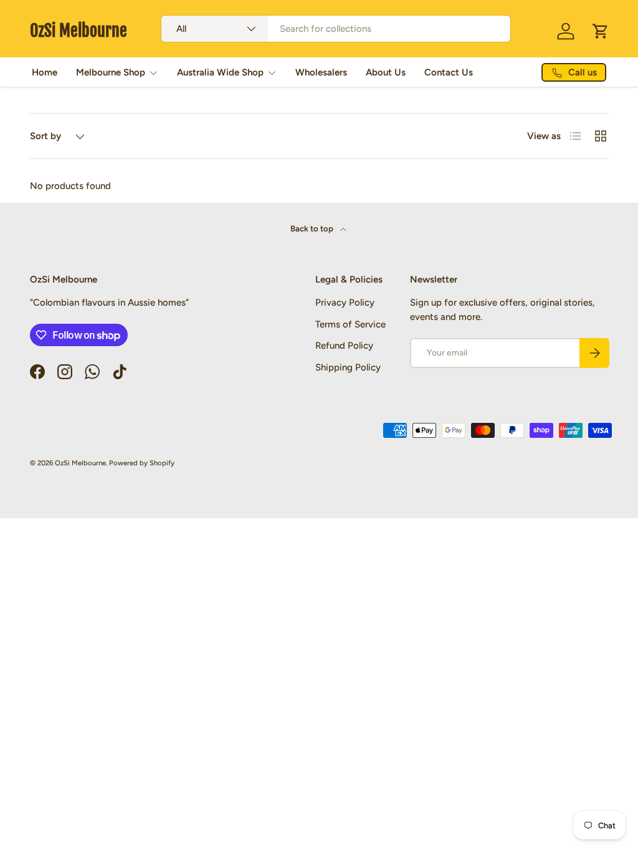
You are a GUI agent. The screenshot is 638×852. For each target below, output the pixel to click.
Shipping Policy (348, 367)
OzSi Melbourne (80, 462)
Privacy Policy (344, 302)
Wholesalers (321, 72)
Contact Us (448, 72)
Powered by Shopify (141, 462)
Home (44, 72)
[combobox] (335, 29)
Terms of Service (350, 324)
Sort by (45, 136)
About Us (386, 72)
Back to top (312, 228)
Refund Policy (344, 345)
